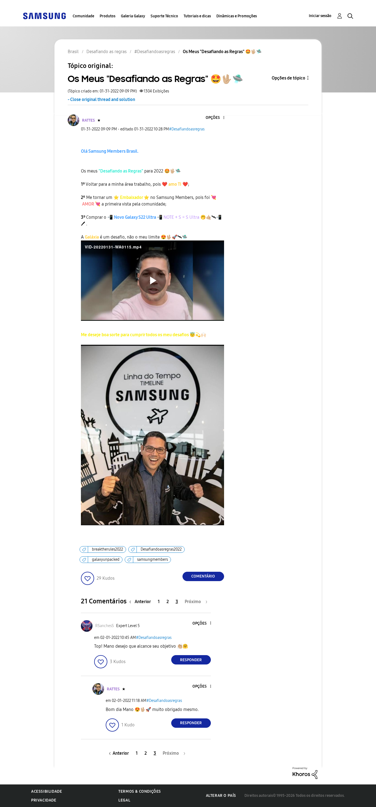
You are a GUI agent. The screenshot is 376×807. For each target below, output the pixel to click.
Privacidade (43, 800)
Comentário (203, 576)
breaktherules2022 (107, 549)
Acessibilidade (46, 791)
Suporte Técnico (164, 16)
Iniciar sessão (320, 15)
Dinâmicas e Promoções (236, 16)
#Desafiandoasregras (187, 129)
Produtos (107, 16)
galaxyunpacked (105, 559)
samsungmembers (152, 559)
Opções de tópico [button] (288, 78)
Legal (124, 800)
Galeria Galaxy (133, 16)
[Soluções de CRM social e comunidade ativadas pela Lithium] (305, 772)
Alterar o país (221, 795)
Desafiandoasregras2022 (161, 549)
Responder (191, 660)
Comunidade (83, 16)
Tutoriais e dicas (197, 16)
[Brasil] (44, 15)
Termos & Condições (139, 791)
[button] (214, 118)
